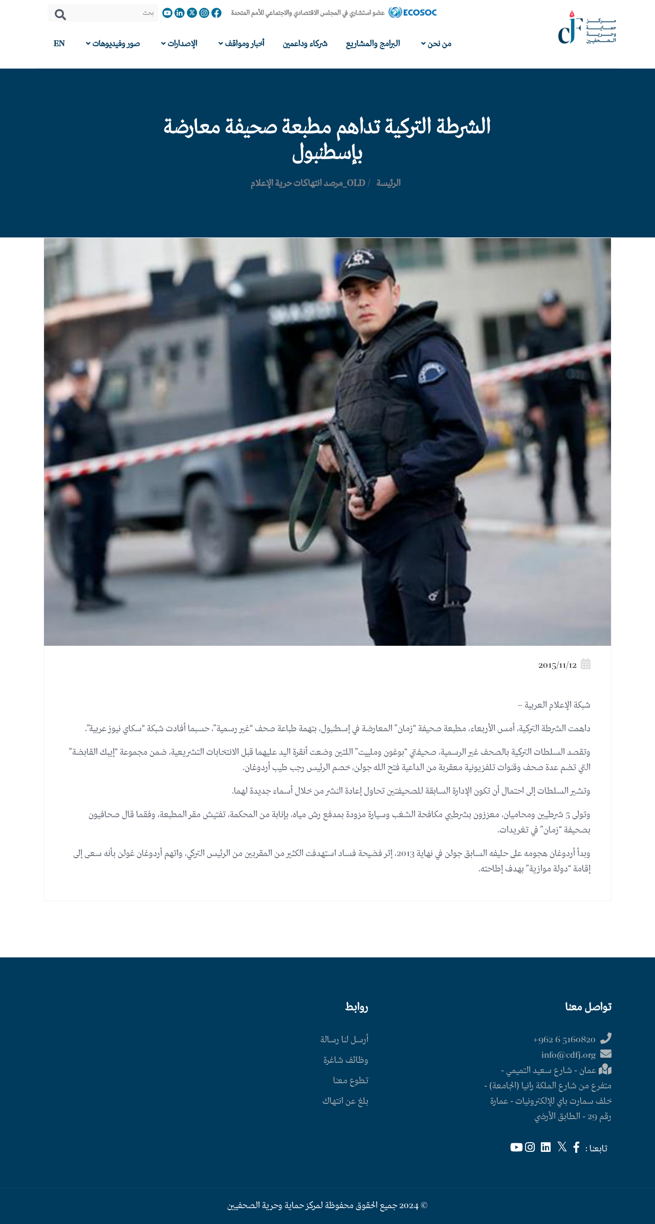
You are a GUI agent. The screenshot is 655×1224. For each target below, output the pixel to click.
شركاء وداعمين (305, 43)
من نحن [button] (438, 43)
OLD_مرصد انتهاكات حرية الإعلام (308, 183)
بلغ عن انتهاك (345, 1101)
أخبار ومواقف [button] (244, 43)
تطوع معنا (350, 1081)
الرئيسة (389, 183)
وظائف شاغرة (345, 1060)
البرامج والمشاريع (373, 43)
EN (59, 43)
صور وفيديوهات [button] (115, 43)
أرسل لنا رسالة (344, 1040)
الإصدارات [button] (182, 43)
